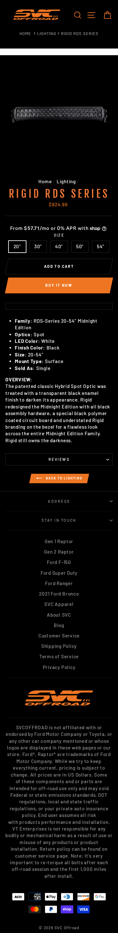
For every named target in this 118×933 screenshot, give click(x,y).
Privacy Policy (59, 667)
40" (59, 246)
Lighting (46, 33)
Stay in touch (59, 520)
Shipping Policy (59, 646)
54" (100, 246)
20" (17, 246)
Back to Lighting (63, 478)
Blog (59, 625)
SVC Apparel (58, 604)
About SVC (59, 615)
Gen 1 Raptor (59, 541)
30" (38, 246)
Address (59, 501)
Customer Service (59, 635)
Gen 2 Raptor (59, 552)
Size (59, 235)
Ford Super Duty (59, 573)
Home (25, 33)
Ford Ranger (59, 583)
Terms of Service (59, 656)
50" (80, 246)
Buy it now (58, 285)
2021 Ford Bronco (59, 593)
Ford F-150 (59, 562)
